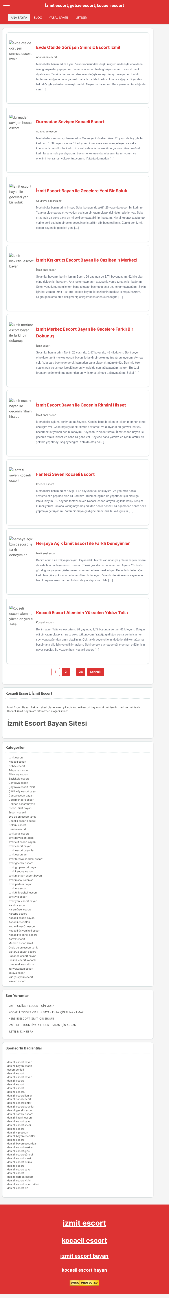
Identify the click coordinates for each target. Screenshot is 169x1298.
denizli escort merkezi (20, 1147)
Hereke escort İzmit (23, 1018)
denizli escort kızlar (19, 1102)
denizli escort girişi (18, 1151)
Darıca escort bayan (21, 795)
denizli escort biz (17, 1188)
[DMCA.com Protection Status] (84, 1285)
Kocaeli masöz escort (22, 926)
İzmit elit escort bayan (22, 842)
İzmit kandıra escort (21, 871)
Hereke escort (17, 829)
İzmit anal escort (46, 269)
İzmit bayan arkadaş (21, 837)
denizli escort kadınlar (20, 1106)
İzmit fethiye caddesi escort (25, 858)
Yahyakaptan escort (21, 968)
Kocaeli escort (45, 484)
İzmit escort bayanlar (21, 850)
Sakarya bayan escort (22, 951)
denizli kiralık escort (19, 1117)
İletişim (14, 1031)
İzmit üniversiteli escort (23, 892)
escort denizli (15, 1069)
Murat (51, 1005)
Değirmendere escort (21, 799)
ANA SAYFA (19, 17)
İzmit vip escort (18, 896)
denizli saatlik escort (20, 1114)
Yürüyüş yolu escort (21, 977)
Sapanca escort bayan (22, 955)
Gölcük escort (17, 825)
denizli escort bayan (19, 1062)
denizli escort (15, 1073)
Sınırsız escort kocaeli (22, 960)
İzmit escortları (18, 854)
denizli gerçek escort (20, 1176)
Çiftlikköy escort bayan (23, 791)
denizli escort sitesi (19, 1125)
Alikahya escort (18, 774)
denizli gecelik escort (20, 1110)
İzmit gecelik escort (21, 863)
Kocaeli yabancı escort (23, 934)
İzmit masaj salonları (21, 880)
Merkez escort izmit (21, 943)
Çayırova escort (18, 782)
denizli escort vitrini (19, 1180)
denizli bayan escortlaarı (22, 1143)
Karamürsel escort (20, 909)
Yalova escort (17, 972)
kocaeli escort (84, 1240)
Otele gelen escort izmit (23, 947)
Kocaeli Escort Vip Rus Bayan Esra (34, 1012)
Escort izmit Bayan (20, 808)
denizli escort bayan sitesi (23, 1184)
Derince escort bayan (22, 804)
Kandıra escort (17, 905)
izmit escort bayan (20, 846)
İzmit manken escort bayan (25, 875)
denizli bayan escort (19, 1065)
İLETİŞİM (81, 17)
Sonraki (95, 672)
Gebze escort (17, 766)
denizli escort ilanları (20, 1095)
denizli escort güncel (20, 1154)
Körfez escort (17, 939)
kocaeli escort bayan (84, 1270)
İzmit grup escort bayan (23, 867)
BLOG (38, 17)
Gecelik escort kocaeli (22, 820)
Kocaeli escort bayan (22, 917)
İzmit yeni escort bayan (23, 901)
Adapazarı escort (46, 57)
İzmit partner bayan (20, 884)
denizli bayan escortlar (21, 1136)
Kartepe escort (18, 913)
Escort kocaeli (17, 812)
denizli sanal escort (19, 1099)
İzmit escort (43, 345)
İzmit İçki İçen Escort (24, 1005)
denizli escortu (16, 1091)
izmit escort (84, 1222)
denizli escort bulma (19, 1162)
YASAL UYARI (58, 17)
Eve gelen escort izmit (22, 816)
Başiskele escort (19, 778)
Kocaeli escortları (19, 922)
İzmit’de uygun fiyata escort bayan (34, 1025)
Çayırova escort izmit (49, 200)
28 (81, 672)
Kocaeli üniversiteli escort (24, 930)
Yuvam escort (17, 981)
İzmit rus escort (18, 888)
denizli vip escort (17, 1132)
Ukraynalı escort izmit (22, 964)
